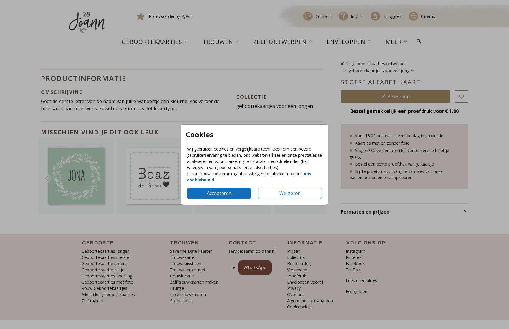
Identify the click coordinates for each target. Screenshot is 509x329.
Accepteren (219, 193)
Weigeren (290, 193)
